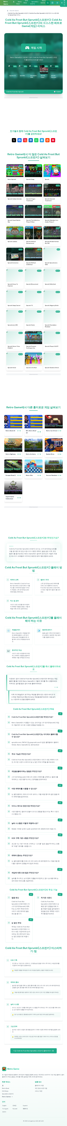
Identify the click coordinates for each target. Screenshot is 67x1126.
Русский (15, 1108)
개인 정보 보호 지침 (41, 1088)
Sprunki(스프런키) (34, 3)
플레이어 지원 (39, 1085)
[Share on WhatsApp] (36, 140)
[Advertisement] (33, 110)
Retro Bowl (19, 3)
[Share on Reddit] (47, 140)
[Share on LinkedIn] (31, 140)
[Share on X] (14, 140)
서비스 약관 (38, 1091)
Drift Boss (5, 1091)
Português (5, 1108)
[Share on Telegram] (42, 140)
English (4, 1105)
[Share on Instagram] (25, 140)
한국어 (4, 1112)
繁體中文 (25, 1108)
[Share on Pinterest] (53, 140)
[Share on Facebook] (19, 140)
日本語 (14, 1105)
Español (25, 1105)
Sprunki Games (14, 10)
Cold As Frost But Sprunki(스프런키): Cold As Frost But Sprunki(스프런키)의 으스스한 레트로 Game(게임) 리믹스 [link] (33, 14)
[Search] (48, 3)
